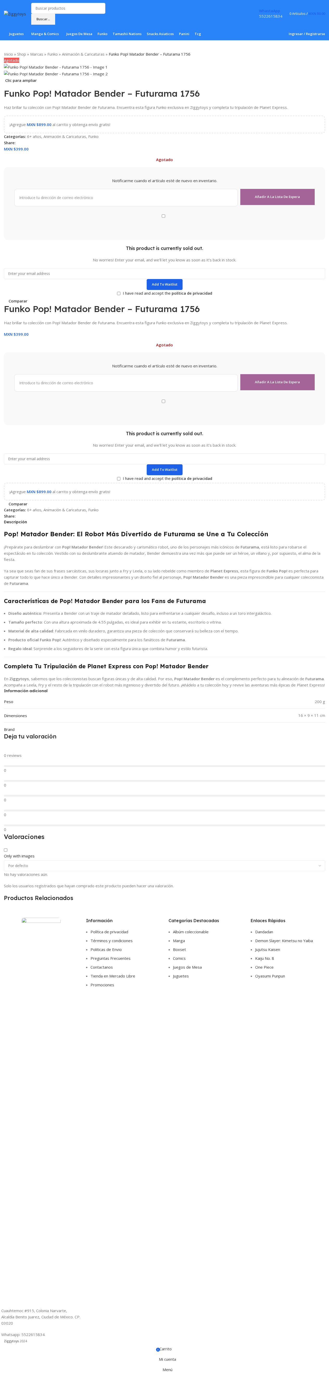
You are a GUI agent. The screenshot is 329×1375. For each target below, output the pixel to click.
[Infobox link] (164, 20)
